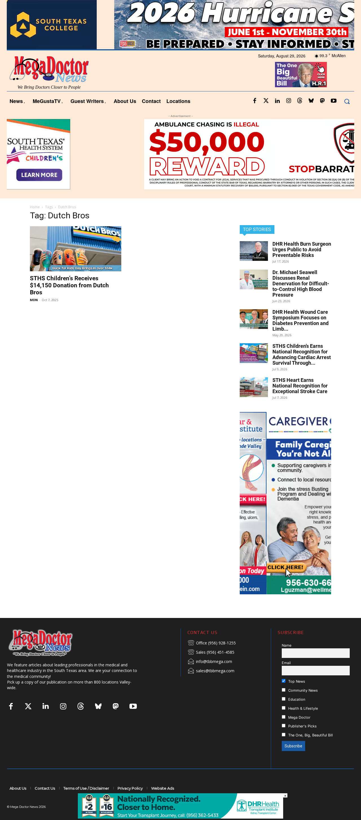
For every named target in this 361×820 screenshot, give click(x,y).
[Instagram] (288, 101)
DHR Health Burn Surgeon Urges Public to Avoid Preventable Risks (301, 249)
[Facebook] (254, 101)
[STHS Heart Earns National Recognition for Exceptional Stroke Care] (254, 387)
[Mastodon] (322, 101)
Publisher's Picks (302, 726)
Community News (302, 690)
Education (296, 699)
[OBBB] (300, 74)
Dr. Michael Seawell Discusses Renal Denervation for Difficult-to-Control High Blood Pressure (300, 283)
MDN (34, 300)
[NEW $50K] (180, 154)
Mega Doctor (299, 717)
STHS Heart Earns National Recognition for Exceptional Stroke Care (300, 385)
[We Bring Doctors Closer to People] (49, 643)
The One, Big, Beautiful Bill (310, 735)
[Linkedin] (277, 101)
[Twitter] (266, 101)
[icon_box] (212, 643)
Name (286, 645)
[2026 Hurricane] (180, 24)
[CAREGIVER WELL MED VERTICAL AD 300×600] (285, 503)
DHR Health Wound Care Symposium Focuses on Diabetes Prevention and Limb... (300, 320)
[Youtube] (333, 101)
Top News (296, 681)
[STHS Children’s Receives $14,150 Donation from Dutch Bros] (75, 248)
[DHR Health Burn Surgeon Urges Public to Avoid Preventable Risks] (254, 251)
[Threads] (299, 101)
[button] (346, 101)
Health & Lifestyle (302, 708)
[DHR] (180, 817)
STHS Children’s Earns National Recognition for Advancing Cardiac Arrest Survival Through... (301, 354)
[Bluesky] (311, 101)
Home (35, 207)
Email (286, 663)
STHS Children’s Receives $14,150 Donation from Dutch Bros (69, 285)
